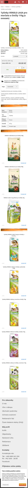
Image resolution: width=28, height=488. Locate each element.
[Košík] (23, 2)
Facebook (6, 461)
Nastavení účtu (7, 438)
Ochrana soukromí (9, 415)
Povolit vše (22, 484)
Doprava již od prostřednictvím (14, 81)
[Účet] (15, 2)
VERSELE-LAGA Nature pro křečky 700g (14, 135)
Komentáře (10, 86)
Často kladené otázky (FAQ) (12, 422)
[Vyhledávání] (19, 2)
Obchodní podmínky (9, 411)
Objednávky (6, 434)
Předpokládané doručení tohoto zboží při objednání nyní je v (14, 76)
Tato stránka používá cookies (11, 471)
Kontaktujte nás (8, 453)
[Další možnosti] (26, 2)
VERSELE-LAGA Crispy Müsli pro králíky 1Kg (14, 197)
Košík (4, 430)
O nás (4, 403)
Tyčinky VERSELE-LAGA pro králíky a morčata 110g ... (14, 363)
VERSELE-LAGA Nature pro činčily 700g (14, 166)
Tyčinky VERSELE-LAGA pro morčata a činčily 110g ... (14, 300)
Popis (3, 86)
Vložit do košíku (21, 71)
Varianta (2, 56)
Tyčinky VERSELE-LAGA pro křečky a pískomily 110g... (14, 267)
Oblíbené (5, 445)
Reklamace (6, 441)
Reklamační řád (8, 418)
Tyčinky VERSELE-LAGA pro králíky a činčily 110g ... (14, 331)
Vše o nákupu (7, 407)
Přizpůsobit (5, 484)
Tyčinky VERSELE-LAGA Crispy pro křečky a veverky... (14, 235)
